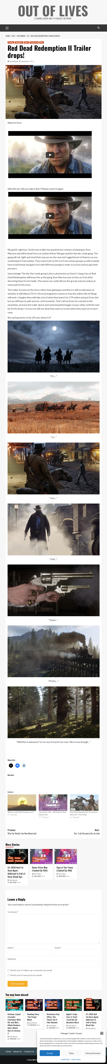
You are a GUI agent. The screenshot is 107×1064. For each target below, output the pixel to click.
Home (8, 1051)
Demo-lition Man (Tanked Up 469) (39, 869)
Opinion (10, 861)
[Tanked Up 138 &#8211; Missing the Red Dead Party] (53, 802)
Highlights (19, 42)
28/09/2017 (25, 61)
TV (9, 1005)
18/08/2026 (32, 1025)
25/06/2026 (62, 876)
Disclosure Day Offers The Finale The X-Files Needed (53, 1018)
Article (10, 858)
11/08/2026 (52, 1028)
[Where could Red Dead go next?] (22, 802)
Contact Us (29, 1051)
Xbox (41, 42)
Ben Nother (37, 874)
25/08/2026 (13, 1039)
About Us (17, 1051)
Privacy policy (76, 1059)
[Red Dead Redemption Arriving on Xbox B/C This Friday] (84, 802)
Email (58, 947)
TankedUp (36, 861)
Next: (87, 831)
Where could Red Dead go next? (21, 812)
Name (11, 947)
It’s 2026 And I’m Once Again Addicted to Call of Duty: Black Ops (16, 872)
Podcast (42, 858)
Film (36, 1002)
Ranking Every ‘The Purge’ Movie (33, 1017)
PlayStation (34, 42)
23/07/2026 (37, 876)
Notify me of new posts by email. (26, 975)
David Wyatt (14, 61)
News (26, 42)
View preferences (92, 1053)
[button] (101, 1033)
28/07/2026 (13, 882)
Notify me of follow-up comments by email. (31, 970)
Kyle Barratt (13, 880)
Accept (50, 1053)
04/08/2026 (71, 1028)
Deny (71, 1053)
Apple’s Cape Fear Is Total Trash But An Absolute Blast (72, 1018)
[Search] (98, 27)
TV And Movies (13, 1008)
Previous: (22, 831)
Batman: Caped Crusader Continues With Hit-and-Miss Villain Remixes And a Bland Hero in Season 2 (14, 1024)
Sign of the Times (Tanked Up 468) (65, 869)
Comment (13, 912)
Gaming (10, 42)
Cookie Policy (65, 1059)
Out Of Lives (53, 10)
